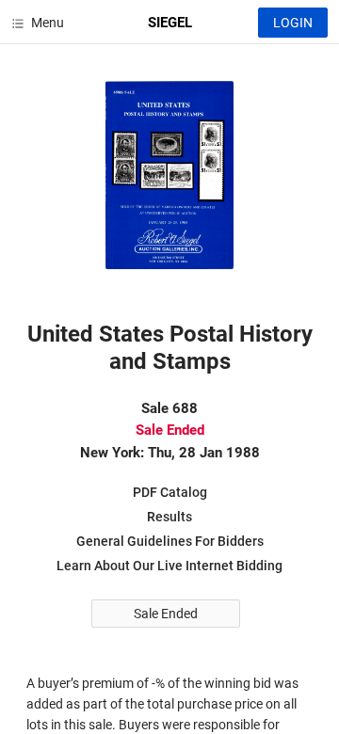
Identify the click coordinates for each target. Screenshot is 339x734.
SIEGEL (170, 22)
